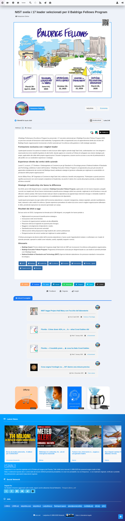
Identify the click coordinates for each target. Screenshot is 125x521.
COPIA (26, 284)
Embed (101, 284)
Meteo (41, 460)
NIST (23, 263)
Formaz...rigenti (90, 263)
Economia (103, 108)
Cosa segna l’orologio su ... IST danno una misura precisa (65, 367)
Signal (91, 284)
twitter (47, 284)
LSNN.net (15, 506)
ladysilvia (90, 108)
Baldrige (32, 263)
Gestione (65, 263)
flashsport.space (60, 506)
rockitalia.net (88, 506)
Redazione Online (36, 108)
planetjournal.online (75, 506)
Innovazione (77, 263)
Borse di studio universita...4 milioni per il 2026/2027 (19, 453)
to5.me (97, 506)
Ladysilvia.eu (47, 506)
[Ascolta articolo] (91, 120)
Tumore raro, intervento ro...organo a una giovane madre (85, 453)
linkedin (57, 284)
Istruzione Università (12, 460)
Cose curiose (91, 373)
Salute (74, 460)
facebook (36, 284)
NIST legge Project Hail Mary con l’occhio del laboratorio (64, 311)
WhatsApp (68, 284)
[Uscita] (122, 3)
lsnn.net (37, 515)
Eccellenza (54, 263)
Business (38, 268)
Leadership (43, 263)
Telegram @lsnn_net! (69, 488)
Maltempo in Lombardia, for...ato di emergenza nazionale (51, 453)
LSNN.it (7, 506)
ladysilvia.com (26, 506)
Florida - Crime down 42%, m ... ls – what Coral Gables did (65, 329)
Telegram (80, 284)
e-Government (91, 335)
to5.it (103, 506)
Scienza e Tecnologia (89, 317)
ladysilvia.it (37, 506)
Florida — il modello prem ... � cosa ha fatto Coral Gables (65, 348)
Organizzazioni (26, 268)
